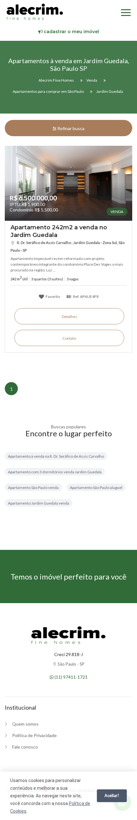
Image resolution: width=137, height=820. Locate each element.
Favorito (52, 296)
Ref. (85, 296)
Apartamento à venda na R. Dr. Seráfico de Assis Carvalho (56, 456)
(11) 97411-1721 (71, 677)
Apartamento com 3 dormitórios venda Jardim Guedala (55, 471)
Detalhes (69, 316)
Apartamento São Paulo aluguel (96, 487)
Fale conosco (25, 747)
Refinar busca (70, 128)
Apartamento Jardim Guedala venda (38, 503)
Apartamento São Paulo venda (33, 487)
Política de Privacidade (34, 735)
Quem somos (25, 724)
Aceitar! (112, 795)
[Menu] (126, 13)
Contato (69, 338)
